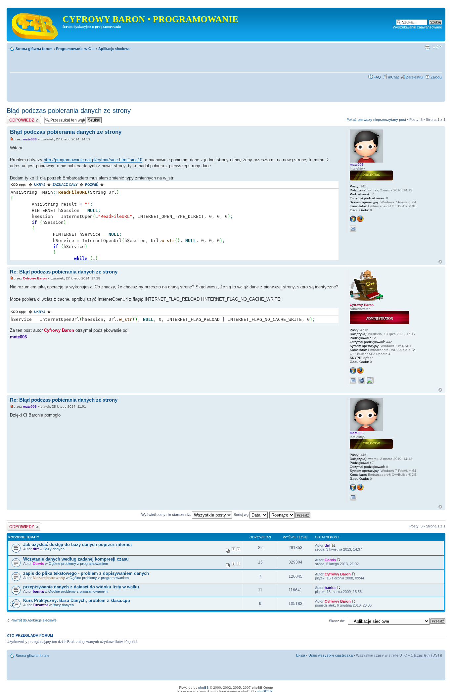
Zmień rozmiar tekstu (437, 47)
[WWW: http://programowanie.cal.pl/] (361, 380)
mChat (393, 77)
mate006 (30, 139)
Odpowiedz (16, 118)
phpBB (203, 687)
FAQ (377, 77)
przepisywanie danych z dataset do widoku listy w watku (81, 586)
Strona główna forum (34, 49)
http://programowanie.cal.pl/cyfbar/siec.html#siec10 (93, 159)
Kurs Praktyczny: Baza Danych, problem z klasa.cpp (76, 600)
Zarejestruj (414, 77)
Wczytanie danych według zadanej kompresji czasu (76, 559)
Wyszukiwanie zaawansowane (417, 27)
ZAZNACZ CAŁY (65, 184)
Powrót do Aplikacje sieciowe (34, 620)
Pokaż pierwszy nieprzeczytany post (376, 120)
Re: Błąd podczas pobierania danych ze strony (63, 271)
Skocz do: (337, 621)
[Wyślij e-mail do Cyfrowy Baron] (353, 380)
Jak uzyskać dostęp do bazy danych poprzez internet (77, 544)
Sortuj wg (241, 515)
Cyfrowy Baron (35, 278)
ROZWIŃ (91, 184)
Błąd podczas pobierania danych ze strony (69, 110)
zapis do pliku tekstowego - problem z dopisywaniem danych (86, 573)
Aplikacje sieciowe (114, 49)
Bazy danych (54, 549)
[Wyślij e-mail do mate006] (353, 228)
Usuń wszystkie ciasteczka (330, 655)
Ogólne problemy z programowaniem (78, 564)
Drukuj (427, 47)
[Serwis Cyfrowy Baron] (35, 24)
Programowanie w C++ (75, 49)
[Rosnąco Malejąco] (290, 515)
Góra (440, 262)
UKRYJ (39, 184)
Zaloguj (436, 77)
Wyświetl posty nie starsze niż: (166, 515)
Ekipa (300, 655)
